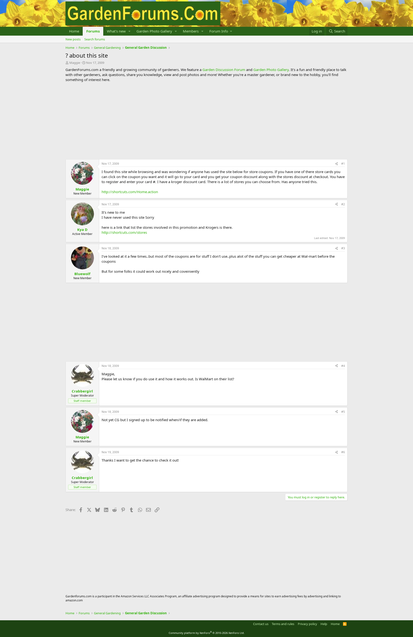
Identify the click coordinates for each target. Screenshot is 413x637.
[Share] (336, 164)
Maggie (74, 62)
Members (191, 31)
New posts (73, 39)
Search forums (94, 39)
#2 (343, 204)
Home (74, 31)
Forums (93, 31)
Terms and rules (283, 624)
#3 (343, 248)
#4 (343, 366)
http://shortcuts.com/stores (124, 232)
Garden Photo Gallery (154, 31)
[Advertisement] (206, 120)
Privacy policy (307, 624)
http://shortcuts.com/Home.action (130, 191)
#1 (343, 164)
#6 (343, 452)
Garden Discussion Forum (223, 69)
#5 (343, 412)
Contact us (260, 624)
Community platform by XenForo (207, 633)
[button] (129, 31)
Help (324, 624)
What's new (116, 31)
